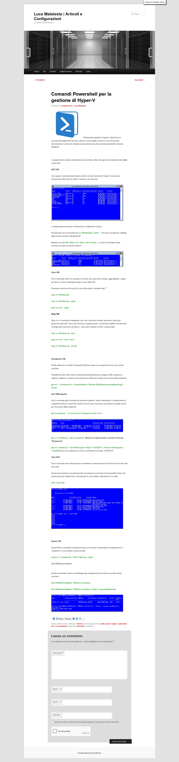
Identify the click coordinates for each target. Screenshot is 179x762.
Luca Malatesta (80, 106)
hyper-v (115, 624)
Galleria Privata (66, 71)
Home (37, 71)
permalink (80, 626)
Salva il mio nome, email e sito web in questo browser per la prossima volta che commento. (87, 722)
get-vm (108, 624)
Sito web (56, 715)
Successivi (140, 80)
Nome (57, 689)
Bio (44, 71)
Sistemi (80, 624)
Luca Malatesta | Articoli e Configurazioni (58, 16)
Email (57, 702)
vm (52, 626)
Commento (58, 653)
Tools (88, 71)
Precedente (39, 80)
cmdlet (102, 624)
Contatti (53, 71)
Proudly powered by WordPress (89, 753)
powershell (123, 624)
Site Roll (79, 71)
